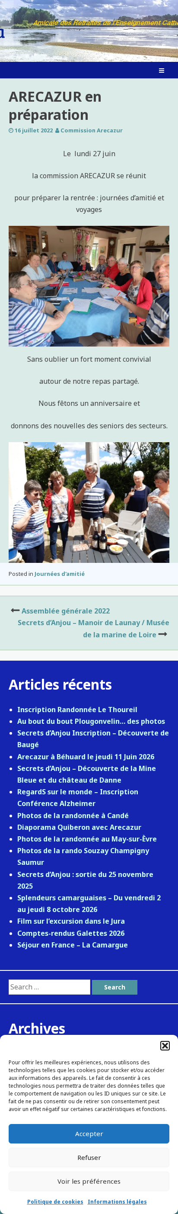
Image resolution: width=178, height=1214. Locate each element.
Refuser (89, 1157)
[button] (165, 1045)
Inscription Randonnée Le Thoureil (77, 709)
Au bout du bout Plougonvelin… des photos (91, 721)
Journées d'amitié (60, 574)
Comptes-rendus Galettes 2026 (70, 933)
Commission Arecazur (91, 130)
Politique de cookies (55, 1201)
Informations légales (117, 1201)
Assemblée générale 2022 (66, 611)
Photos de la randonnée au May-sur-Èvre (87, 839)
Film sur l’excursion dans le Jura (71, 921)
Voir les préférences (89, 1181)
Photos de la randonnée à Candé (73, 815)
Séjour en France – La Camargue (72, 945)
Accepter (89, 1133)
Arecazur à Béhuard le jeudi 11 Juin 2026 (85, 756)
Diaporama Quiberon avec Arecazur (79, 827)
